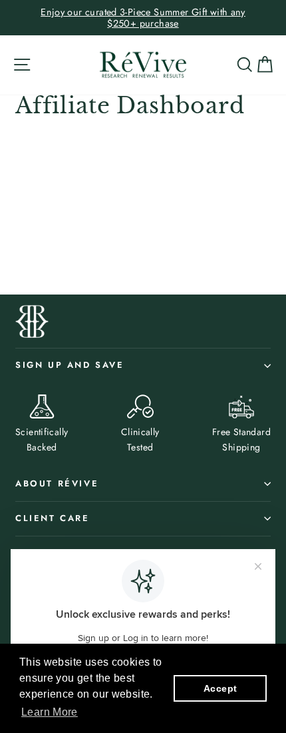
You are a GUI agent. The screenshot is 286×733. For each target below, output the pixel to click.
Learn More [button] (49, 712)
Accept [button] (220, 688)
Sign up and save (69, 365)
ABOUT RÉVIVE (56, 483)
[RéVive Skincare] (143, 65)
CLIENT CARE (52, 518)
